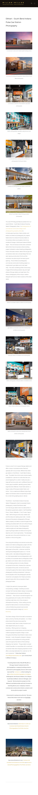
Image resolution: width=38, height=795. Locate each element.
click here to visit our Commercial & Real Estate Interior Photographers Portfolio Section (19, 726)
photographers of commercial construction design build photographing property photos (18, 229)
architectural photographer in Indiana (19, 674)
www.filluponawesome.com (13, 655)
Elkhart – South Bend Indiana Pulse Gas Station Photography (18, 22)
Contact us (18, 672)
